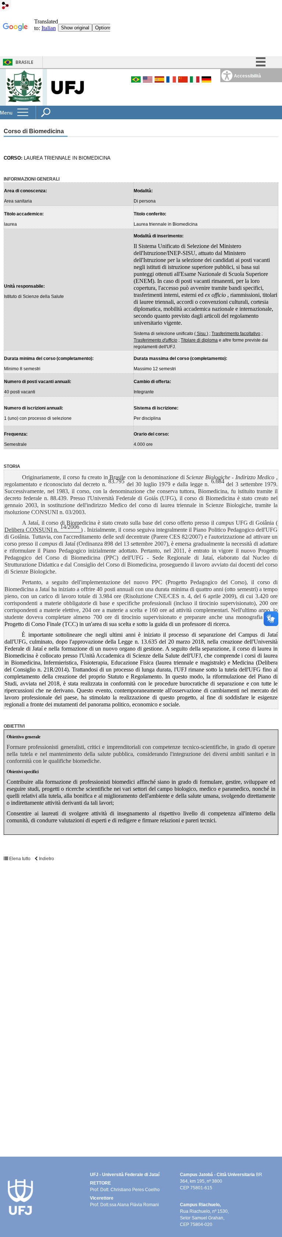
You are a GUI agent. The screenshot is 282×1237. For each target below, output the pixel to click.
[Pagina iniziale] (24, 87)
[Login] (5, 6)
